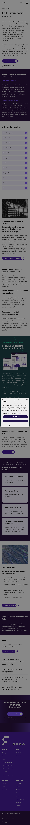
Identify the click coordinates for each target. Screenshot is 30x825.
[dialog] (15, 412)
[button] (15, 425)
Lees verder (19, 413)
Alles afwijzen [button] (15, 421)
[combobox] (26, 399)
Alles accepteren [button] (15, 416)
